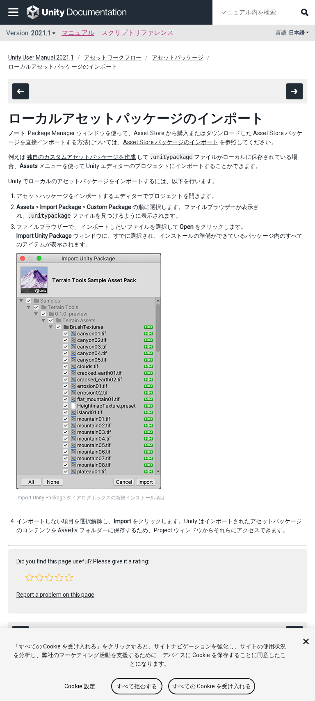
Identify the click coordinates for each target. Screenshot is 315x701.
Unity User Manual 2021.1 (41, 57)
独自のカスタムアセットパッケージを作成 (81, 157)
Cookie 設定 (79, 686)
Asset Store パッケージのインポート (170, 142)
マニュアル (78, 32)
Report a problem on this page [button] (55, 594)
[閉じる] (306, 641)
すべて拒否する (136, 686)
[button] (29, 577)
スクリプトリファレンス (137, 32)
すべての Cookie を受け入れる (211, 686)
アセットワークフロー (113, 57)
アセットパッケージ (177, 57)
